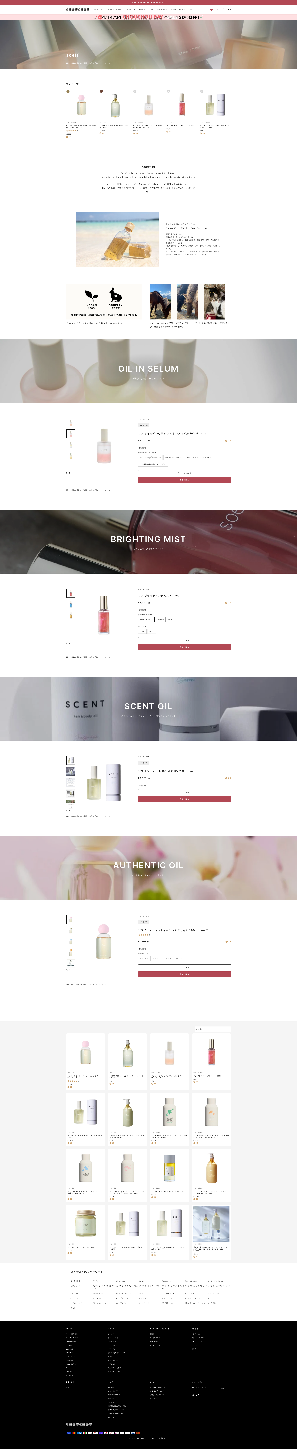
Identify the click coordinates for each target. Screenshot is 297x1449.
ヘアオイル (143, 425)
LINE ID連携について (157, 1391)
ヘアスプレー (98, 1298)
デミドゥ (143, 1293)
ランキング (131, 9)
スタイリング (98, 1293)
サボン (168, 958)
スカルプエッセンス (114, 1368)
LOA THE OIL (71, 1356)
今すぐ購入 (185, 480)
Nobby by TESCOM (73, 1364)
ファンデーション (156, 1345)
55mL (142, 631)
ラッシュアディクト (101, 1303)
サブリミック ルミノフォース (196, 1286)
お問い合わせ (112, 1417)
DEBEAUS (69, 1353)
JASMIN (160, 619)
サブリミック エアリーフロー (150, 1286)
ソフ (110, 63)
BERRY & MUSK (146, 619)
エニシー (143, 1281)
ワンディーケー (145, 1303)
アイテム (97, 9)
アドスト (97, 1281)
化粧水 (152, 1334)
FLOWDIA (69, 1375)
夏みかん (178, 958)
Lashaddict (70, 1349)
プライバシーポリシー (115, 1413)
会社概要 (111, 1387)
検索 (67, 1387)
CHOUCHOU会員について (159, 1387)
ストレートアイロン (124, 1293)
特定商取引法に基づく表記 (117, 1406)
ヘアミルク (144, 1298)
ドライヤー (190, 1293)
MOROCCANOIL (72, 1334)
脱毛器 (73, 1308)
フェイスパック (214, 1293)
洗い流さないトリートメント (196, 1303)
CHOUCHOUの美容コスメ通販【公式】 (79, 63)
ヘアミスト (111, 1364)
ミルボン (212, 1298)
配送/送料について (114, 1395)
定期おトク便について (157, 1395)
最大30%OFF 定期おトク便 (181, 9)
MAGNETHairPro (72, 1338)
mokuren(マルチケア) (173, 457)
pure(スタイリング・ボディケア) (199, 457)
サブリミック (75, 1286)
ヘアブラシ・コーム (124, 1298)
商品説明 (142, 448)
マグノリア (144, 958)
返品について (112, 1398)
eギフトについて (155, 1398)
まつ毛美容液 (75, 1281)
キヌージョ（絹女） (216, 1281)
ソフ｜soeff (144, 419)
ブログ (151, 9)
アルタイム (121, 1281)
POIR (170, 619)
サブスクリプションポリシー (117, 1410)
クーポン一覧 (162, 9)
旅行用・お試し (168, 1303)
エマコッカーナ (168, 1281)
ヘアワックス (168, 1298)
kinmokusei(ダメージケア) (150, 457)
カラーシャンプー (114, 1360)
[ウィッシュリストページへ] (212, 9)
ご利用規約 (111, 1402)
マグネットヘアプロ (193, 1298)
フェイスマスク (155, 1338)
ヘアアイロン (196, 1334)
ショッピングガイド (114, 1391)
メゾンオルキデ (76, 1303)
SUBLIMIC (70, 1360)
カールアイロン (191, 1281)
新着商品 (142, 9)
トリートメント (168, 1293)
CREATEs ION (71, 1341)
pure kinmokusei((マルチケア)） (153, 464)
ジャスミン (157, 958)
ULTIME (69, 1371)
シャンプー (75, 1293)
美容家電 (212, 1303)
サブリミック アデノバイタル (127, 1286)
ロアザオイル (121, 1303)
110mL (152, 631)
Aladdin (69, 1368)
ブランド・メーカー (114, 9)
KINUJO (69, 1345)
